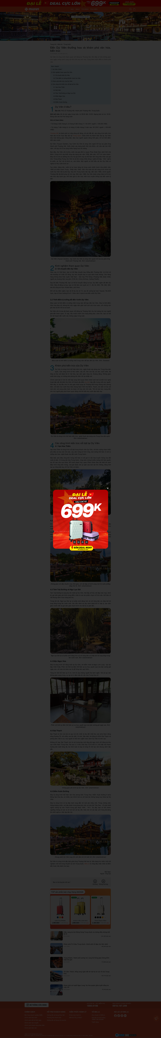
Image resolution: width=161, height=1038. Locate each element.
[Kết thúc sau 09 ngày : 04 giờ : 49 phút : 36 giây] (80, 550)
